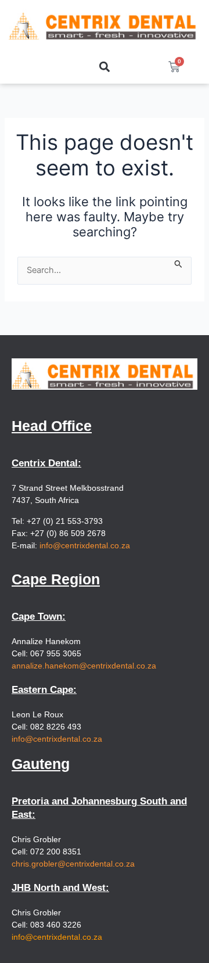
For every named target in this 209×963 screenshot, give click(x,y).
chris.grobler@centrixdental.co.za (73, 863)
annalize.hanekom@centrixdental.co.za (84, 665)
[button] (104, 66)
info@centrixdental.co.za (84, 545)
